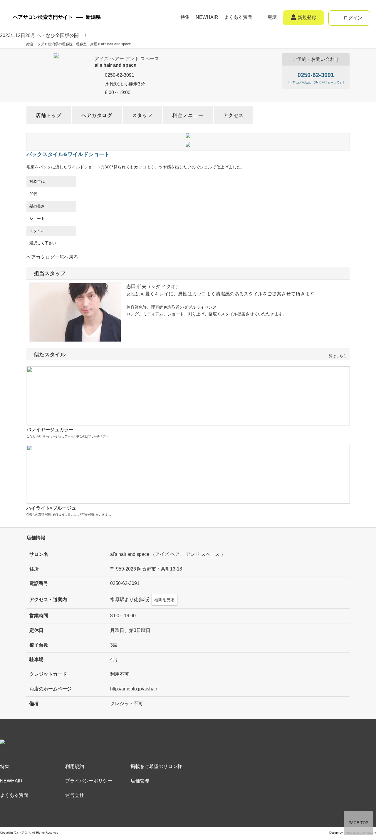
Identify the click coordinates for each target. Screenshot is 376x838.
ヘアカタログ (97, 115)
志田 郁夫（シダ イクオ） (153, 286)
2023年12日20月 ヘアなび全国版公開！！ (44, 35)
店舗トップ (49, 115)
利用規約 (74, 766)
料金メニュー (188, 115)
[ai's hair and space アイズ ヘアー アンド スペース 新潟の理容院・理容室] (56, 57)
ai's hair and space (116, 44)
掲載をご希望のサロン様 (156, 766)
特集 (185, 17)
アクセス (233, 115)
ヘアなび (24, 832)
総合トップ (35, 44)
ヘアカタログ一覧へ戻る (52, 257)
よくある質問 (238, 17)
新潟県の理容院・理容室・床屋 (72, 44)
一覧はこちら (336, 356)
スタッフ (142, 115)
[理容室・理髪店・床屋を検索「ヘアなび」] (47, 743)
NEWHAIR (207, 17)
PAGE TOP (358, 823)
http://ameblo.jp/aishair (133, 688)
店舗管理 (139, 780)
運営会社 (74, 795)
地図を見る (164, 599)
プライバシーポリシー (88, 780)
